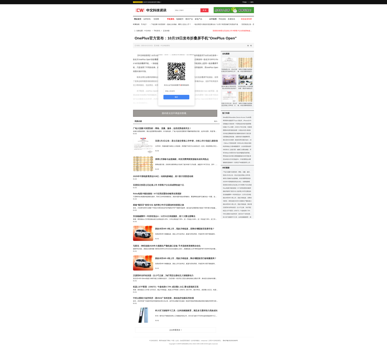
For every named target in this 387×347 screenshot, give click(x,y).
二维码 (251, 2)
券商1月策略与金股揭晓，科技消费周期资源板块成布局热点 (182, 159)
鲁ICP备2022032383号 (230, 340)
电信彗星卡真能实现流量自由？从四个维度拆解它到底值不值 (209, 24)
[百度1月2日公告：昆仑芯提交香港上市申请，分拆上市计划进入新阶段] (144, 145)
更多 (216, 121)
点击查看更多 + (175, 330)
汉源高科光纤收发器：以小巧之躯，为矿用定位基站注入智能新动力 (163, 275)
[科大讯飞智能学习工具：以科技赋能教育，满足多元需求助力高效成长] (144, 315)
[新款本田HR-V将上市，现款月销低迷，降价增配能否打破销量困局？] (144, 263)
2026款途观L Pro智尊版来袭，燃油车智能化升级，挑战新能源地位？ (245, 88)
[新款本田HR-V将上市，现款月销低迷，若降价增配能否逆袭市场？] (144, 233)
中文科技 (147, 31)
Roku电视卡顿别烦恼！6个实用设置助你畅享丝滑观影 (233, 31)
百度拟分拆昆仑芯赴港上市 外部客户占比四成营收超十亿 (158, 185)
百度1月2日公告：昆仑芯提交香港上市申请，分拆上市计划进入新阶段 (186, 141)
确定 (176, 97)
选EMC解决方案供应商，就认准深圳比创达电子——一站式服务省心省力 (229, 88)
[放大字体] (248, 45)
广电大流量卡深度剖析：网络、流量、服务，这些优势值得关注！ (162, 128)
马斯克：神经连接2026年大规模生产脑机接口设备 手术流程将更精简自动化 (167, 246)
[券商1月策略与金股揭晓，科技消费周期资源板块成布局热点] (144, 163)
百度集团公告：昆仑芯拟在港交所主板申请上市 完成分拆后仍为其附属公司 (229, 71)
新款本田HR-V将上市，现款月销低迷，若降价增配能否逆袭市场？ (184, 229)
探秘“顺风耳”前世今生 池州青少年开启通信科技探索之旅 (158, 205)
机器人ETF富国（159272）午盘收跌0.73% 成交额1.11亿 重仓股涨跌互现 (165, 287)
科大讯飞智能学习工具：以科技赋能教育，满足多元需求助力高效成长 (186, 310)
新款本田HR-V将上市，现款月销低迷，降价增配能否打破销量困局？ (185, 258)
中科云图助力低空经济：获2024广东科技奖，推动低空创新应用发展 (163, 298)
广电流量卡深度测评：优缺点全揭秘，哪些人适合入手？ (164, 24)
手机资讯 (157, 31)
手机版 (244, 2)
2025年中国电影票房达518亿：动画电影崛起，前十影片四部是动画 (163, 176)
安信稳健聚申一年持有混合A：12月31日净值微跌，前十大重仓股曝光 (164, 216)
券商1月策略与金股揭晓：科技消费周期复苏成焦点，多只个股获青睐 (245, 71)
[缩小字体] (251, 45)
